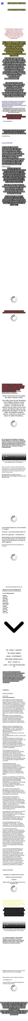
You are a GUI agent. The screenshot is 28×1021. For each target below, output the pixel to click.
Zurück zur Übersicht (8, 693)
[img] (14, 20)
